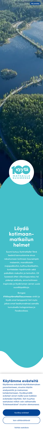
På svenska (35, 3)
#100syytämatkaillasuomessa (17, 296)
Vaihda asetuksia (21, 427)
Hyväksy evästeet (21, 412)
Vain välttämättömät (21, 420)
